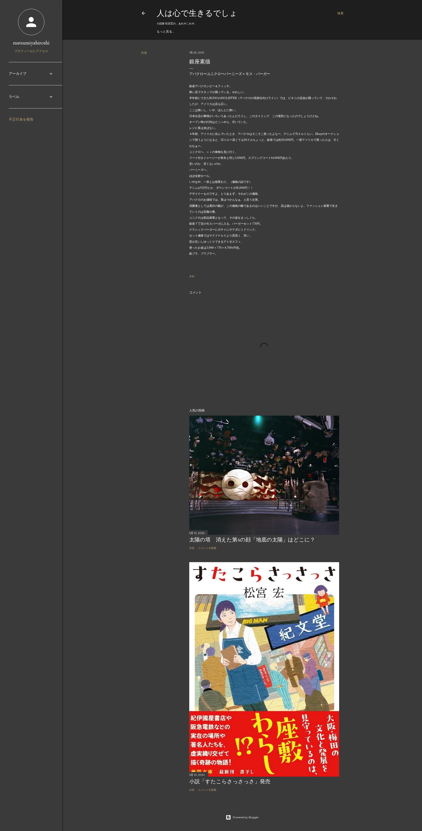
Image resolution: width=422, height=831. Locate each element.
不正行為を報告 (21, 119)
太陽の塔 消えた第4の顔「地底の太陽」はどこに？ (252, 539)
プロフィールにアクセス (31, 51)
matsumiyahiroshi (31, 42)
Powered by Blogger (246, 817)
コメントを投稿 (207, 548)
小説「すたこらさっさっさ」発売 (229, 781)
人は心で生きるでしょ (197, 13)
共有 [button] (144, 53)
